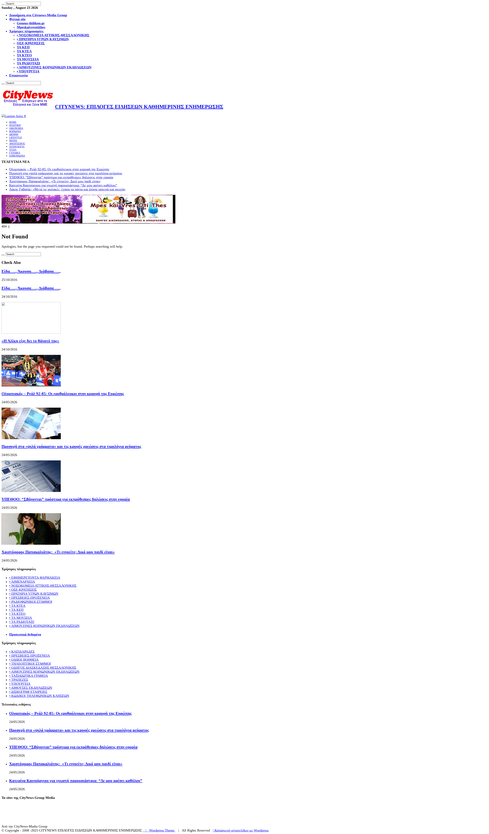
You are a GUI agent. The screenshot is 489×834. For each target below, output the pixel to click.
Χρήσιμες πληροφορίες (26, 31)
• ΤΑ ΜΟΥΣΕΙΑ (20, 618)
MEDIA (13, 140)
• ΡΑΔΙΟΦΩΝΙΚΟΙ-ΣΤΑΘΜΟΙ (30, 602)
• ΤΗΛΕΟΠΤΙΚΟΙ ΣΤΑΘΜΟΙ (30, 664)
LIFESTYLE (15, 137)
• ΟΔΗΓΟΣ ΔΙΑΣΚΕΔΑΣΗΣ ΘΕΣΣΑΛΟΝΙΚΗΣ (42, 668)
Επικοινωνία (18, 75)
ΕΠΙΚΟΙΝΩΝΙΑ (17, 155)
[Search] (3, 4)
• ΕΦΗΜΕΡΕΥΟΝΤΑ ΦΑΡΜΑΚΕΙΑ (34, 578)
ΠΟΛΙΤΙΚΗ (15, 125)
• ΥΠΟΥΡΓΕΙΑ (28, 71)
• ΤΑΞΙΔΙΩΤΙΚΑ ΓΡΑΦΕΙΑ (28, 676)
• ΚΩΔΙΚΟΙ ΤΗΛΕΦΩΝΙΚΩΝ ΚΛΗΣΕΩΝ (39, 696)
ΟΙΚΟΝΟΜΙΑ (16, 128)
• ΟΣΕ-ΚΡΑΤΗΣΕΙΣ (23, 590)
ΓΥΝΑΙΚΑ (14, 152)
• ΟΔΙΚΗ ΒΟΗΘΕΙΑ (24, 660)
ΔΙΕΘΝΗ (13, 134)
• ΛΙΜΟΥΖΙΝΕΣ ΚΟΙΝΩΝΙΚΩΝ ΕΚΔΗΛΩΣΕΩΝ (54, 67)
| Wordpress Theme (159, 830)
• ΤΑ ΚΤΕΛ (17, 606)
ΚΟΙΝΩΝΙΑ (15, 131)
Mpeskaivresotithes (31, 27)
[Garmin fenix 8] (14, 116)
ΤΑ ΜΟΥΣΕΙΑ (28, 59)
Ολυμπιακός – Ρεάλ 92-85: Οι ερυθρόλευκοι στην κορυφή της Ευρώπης (59, 169)
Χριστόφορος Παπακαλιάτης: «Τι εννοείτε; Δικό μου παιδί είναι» (54, 181)
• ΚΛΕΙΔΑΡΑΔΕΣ (22, 652)
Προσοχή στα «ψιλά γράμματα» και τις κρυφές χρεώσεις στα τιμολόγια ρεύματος (65, 173)
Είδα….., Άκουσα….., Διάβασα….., (31, 271)
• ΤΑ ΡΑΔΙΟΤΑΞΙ (21, 622)
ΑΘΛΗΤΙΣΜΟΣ (17, 143)
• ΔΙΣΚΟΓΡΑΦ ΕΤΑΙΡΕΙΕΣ (28, 692)
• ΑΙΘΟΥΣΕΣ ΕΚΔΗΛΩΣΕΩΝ (30, 688)
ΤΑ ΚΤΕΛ (24, 51)
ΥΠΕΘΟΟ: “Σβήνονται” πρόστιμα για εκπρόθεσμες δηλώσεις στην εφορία (61, 177)
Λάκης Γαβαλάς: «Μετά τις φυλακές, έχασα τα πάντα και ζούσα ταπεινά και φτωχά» (67, 189)
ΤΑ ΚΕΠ (23, 47)
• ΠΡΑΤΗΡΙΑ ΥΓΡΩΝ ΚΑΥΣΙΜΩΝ (43, 39)
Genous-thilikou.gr (31, 23)
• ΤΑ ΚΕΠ (16, 610)
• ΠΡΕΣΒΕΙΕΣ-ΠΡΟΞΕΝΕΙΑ (29, 598)
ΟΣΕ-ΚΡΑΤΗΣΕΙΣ (31, 43)
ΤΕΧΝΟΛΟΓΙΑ (16, 146)
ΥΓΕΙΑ (12, 149)
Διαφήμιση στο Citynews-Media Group (38, 15)
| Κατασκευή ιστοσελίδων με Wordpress (241, 830)
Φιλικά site (17, 19)
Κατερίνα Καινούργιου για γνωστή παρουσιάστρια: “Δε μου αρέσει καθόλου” (63, 185)
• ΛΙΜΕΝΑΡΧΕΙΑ (22, 582)
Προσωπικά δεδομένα (25, 634)
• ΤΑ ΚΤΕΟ (17, 614)
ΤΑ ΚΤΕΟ (24, 55)
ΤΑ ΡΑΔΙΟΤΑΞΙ (28, 63)
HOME (12, 122)
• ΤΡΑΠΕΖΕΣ (18, 680)
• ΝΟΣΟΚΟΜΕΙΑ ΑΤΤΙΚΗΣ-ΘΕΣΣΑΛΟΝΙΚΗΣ (53, 35)
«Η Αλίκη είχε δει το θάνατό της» (30, 341)
